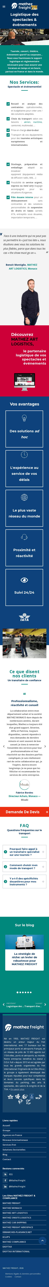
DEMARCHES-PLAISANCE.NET (17, 1232)
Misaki (24, 799)
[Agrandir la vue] (24, 643)
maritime (37, 122)
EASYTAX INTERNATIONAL (16, 1251)
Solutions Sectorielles (14, 1149)
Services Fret (9, 1144)
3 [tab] (23, 992)
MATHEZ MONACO (12, 1208)
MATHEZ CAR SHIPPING (15, 1222)
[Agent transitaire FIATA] (26, 616)
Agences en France (12, 1135)
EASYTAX (7, 1246)
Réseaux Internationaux (15, 1140)
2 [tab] (20, 992)
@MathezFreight (17, 1180)
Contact (7, 1159)
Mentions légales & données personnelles (23, 1273)
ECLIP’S (6, 1237)
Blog (5, 1154)
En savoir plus (17, 1089)
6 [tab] (30, 992)
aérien (27, 122)
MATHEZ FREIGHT (12, 1203)
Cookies (8, 1276)
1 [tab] (17, 992)
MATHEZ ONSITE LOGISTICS (17, 1217)
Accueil (6, 1125)
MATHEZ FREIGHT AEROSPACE (18, 1227)
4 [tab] (25, 992)
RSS (11, 1174)
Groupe (6, 1130)
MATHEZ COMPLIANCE (14, 1241)
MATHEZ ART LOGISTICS (15, 1212)
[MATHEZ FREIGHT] (24, 6)
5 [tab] (28, 992)
